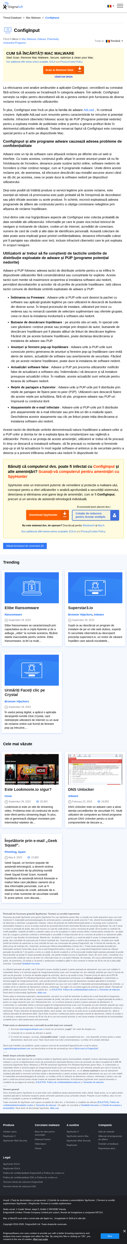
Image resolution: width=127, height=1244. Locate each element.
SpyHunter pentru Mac (78, 1136)
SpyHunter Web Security (15, 1140)
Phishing (10, 851)
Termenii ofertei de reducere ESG (19, 1186)
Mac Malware (33, 17)
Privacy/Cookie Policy (71, 61)
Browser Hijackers (80, 614)
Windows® (89, 525)
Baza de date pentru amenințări (45, 1133)
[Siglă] (13, 6)
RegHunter (72, 1145)
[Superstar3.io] (95, 587)
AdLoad (88, 110)
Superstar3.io (80, 608)
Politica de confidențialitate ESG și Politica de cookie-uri (30, 1177)
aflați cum (41, 993)
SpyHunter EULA (11, 1164)
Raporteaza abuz (106, 1148)
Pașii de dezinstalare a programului (29, 1200)
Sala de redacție (106, 1131)
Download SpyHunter (43, 514)
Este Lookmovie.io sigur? (28, 789)
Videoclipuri (40, 1144)
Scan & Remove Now (59, 70)
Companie (105, 1125)
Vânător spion (10, 1131)
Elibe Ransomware (22, 608)
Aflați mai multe (40, 1239)
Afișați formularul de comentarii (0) (25, 546)
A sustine (73, 1125)
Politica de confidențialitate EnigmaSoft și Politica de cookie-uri (33, 1173)
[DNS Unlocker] (95, 769)
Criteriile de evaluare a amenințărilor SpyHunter (72, 1200)
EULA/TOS (57, 990)
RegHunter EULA (11, 1168)
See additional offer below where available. (27, 61)
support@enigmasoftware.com (16, 1049)
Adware (41, 39)
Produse (8, 1125)
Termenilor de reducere (109, 990)
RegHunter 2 (9, 1136)
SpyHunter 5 (73, 1131)
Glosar (38, 1148)
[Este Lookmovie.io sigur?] (32, 769)
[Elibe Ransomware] (32, 587)
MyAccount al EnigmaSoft (86, 1049)
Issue (8, 796)
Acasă (6, 1200)
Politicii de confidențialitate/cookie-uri (79, 990)
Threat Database (12, 17)
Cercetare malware (47, 1125)
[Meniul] (120, 6)
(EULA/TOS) (103, 1102)
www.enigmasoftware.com (31, 1029)
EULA (52, 61)
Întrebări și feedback (108, 1144)
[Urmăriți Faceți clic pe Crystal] (32, 670)
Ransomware (13, 614)
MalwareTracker (43, 1139)
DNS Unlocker (81, 789)
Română (113, 6)
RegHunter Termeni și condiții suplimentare (50, 1203)
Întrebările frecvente (31, 964)
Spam (22, 851)
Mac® (101, 525)
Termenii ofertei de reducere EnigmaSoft (23, 1182)
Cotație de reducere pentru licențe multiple (90, 515)
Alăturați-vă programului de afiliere (110, 1138)
